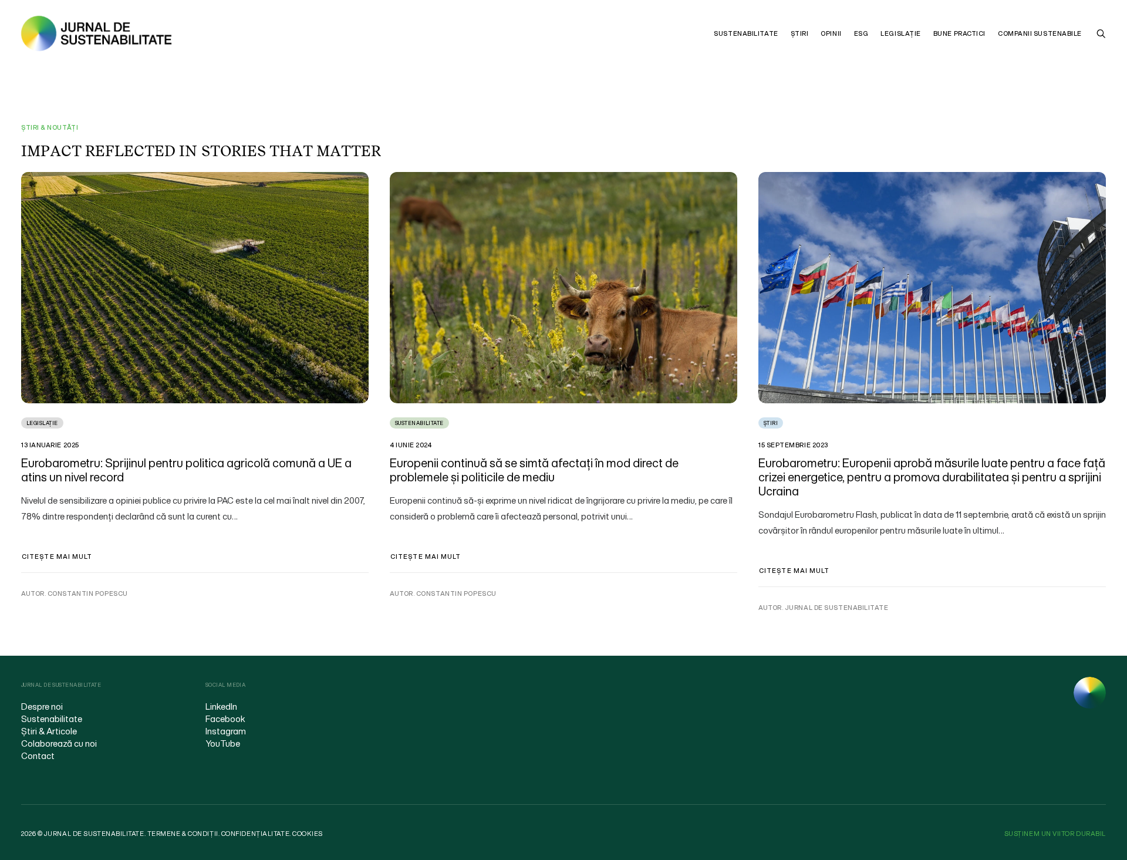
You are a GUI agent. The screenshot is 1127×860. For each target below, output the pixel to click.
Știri (800, 33)
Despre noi (42, 706)
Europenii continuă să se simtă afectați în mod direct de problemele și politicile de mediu (534, 469)
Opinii (831, 33)
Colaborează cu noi (59, 743)
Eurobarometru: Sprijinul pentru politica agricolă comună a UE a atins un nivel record (186, 469)
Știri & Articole (49, 730)
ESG (861, 33)
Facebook (225, 718)
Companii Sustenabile (1040, 33)
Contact (38, 755)
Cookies (307, 833)
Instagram (225, 730)
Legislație (900, 33)
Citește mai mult (57, 556)
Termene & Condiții (182, 833)
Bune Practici (959, 33)
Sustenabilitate (746, 33)
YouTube (222, 743)
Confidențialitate (255, 833)
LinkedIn (221, 706)
